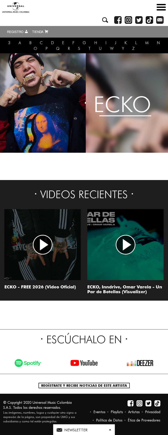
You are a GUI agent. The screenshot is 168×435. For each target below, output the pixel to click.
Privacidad (152, 412)
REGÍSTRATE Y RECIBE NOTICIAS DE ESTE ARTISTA (84, 385)
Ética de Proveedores (144, 420)
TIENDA (38, 31)
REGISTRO (15, 31)
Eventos (99, 412)
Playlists (117, 412)
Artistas (134, 412)
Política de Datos (109, 420)
